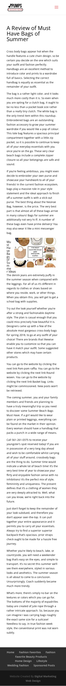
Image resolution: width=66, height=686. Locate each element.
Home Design (23, 661)
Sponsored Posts (44, 665)
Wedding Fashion (18, 665)
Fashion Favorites (30, 652)
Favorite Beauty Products (31, 656)
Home (10, 652)
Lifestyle (41, 661)
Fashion (50, 652)
